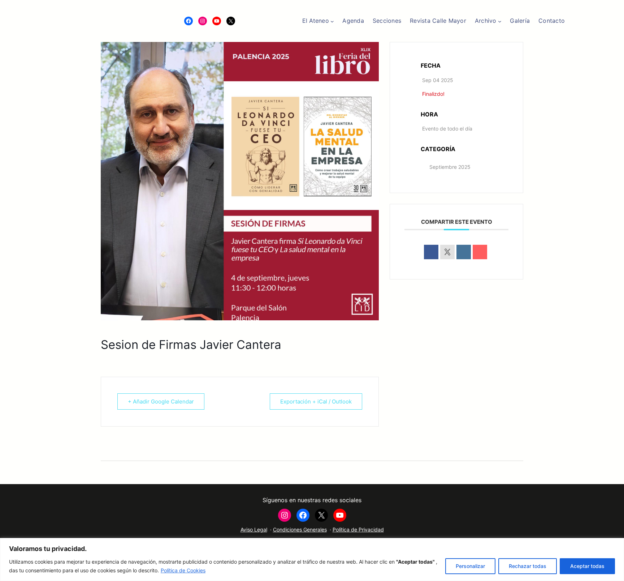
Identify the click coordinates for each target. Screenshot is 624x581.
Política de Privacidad (358, 529)
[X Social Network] (447, 252)
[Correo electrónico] (480, 252)
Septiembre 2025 (450, 167)
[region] (312, 559)
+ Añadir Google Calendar (161, 401)
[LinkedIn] (463, 252)
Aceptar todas (587, 566)
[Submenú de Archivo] (500, 21)
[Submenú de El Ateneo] (332, 21)
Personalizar (470, 566)
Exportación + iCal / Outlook (316, 401)
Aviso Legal (253, 529)
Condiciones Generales (300, 529)
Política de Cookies (183, 570)
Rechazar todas (527, 566)
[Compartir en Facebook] (431, 252)
